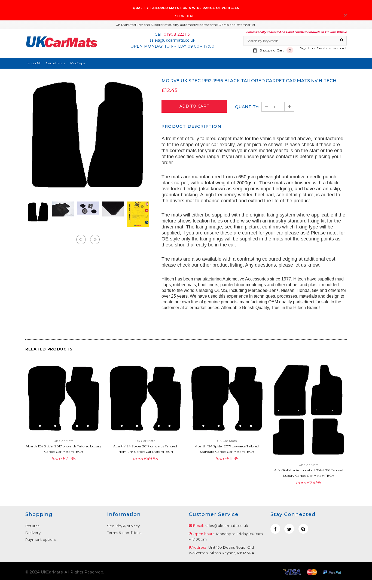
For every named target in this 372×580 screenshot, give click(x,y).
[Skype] (303, 529)
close (345, 15)
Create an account (332, 48)
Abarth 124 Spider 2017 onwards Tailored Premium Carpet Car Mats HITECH (145, 449)
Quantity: (247, 106)
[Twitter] (289, 529)
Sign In (306, 48)
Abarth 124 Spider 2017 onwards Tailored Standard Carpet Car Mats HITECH (227, 449)
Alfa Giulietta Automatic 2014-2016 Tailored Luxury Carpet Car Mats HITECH (308, 473)
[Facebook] (275, 529)
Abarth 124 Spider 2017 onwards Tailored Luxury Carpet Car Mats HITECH (63, 449)
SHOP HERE (184, 16)
